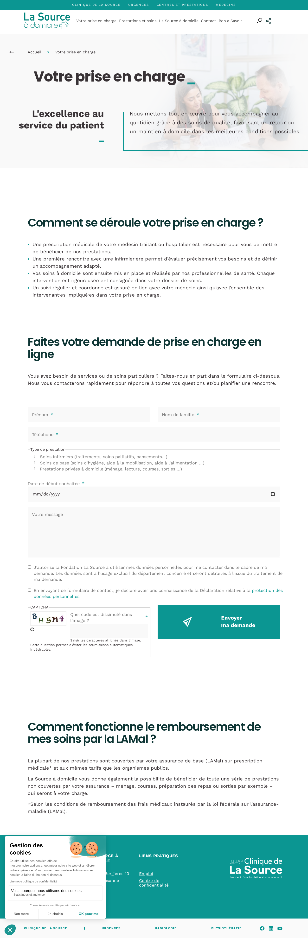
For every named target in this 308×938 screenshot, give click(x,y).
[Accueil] (11, 52)
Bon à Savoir (230, 21)
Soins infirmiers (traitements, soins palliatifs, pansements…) (103, 456)
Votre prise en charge (96, 21)
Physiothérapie (226, 928)
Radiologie (166, 928)
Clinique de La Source (96, 4)
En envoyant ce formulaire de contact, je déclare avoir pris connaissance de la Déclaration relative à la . (158, 593)
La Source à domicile (179, 21)
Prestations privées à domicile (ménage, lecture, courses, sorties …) (111, 468)
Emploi (146, 873)
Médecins (226, 4)
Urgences (138, 4)
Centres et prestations (182, 4)
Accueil (34, 52)
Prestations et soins (137, 21)
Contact (208, 21)
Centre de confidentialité (154, 882)
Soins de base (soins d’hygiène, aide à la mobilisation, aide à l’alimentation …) (122, 462)
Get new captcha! (32, 629)
